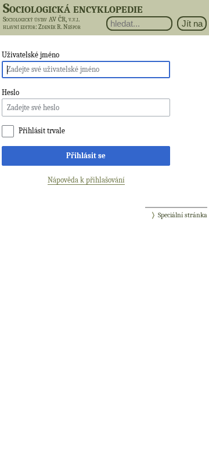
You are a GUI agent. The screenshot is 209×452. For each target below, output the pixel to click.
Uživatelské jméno (30, 54)
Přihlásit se (86, 155)
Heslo (10, 92)
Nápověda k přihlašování (86, 180)
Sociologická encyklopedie (73, 8)
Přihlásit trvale (42, 130)
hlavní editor (19, 27)
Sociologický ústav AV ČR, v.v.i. (41, 19)
